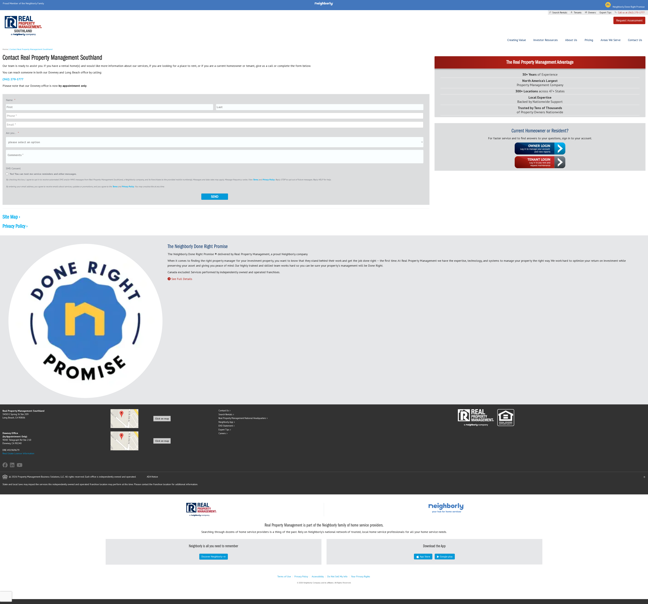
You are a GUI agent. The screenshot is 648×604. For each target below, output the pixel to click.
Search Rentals (559, 12)
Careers (222, 433)
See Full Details (181, 279)
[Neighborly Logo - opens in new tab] (456, 507)
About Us (571, 40)
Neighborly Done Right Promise (629, 6)
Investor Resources (545, 40)
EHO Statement (226, 425)
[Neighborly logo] (324, 3)
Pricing (589, 40)
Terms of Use (284, 576)
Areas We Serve (610, 40)
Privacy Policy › (15, 226)
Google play (446, 556)
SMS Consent (13, 168)
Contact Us (635, 40)
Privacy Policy (268, 179)
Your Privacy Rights (360, 576)
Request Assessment (629, 20)
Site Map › (11, 217)
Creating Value (516, 40)
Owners (592, 12)
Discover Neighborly (211, 556)
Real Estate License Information (18, 453)
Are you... (12, 133)
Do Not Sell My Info (337, 576)
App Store (424, 556)
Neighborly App (226, 422)
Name (10, 100)
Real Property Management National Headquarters (242, 418)
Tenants (578, 12)
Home (5, 49)
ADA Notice (152, 476)
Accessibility (318, 576)
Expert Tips (605, 12)
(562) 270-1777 (636, 12)
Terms (255, 179)
